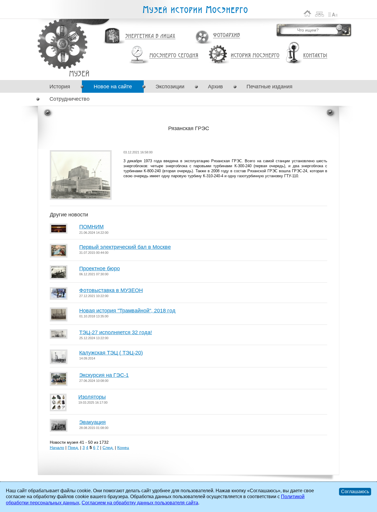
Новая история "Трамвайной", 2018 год (127, 311)
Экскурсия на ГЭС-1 (104, 375)
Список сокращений (333, 13)
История (59, 87)
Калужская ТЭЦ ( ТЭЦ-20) (111, 353)
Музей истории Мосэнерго (195, 10)
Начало (57, 447)
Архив (215, 87)
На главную (307, 13)
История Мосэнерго (255, 56)
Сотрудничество (69, 99)
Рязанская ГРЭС (79, 73)
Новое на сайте (113, 87)
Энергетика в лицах (150, 36)
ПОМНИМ (91, 227)
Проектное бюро (99, 268)
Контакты (315, 55)
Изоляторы (92, 397)
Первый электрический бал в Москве (125, 247)
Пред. (73, 447)
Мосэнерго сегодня (173, 55)
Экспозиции (170, 87)
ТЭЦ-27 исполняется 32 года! (115, 332)
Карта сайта (320, 13)
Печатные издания (269, 87)
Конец (123, 447)
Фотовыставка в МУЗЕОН (111, 290)
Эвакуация (92, 422)
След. (108, 447)
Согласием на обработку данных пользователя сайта (140, 502)
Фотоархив (226, 35)
